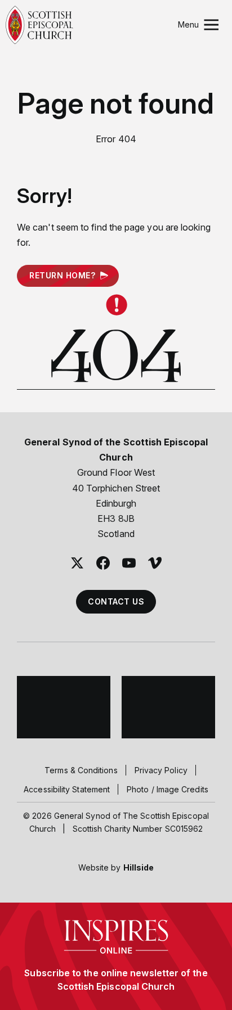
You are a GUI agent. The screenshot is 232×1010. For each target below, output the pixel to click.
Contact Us (116, 601)
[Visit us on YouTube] (129, 563)
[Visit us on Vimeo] (155, 563)
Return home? (62, 275)
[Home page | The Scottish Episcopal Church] (39, 25)
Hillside (138, 867)
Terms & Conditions (80, 770)
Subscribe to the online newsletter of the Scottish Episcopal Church (115, 979)
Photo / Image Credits (167, 789)
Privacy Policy (161, 770)
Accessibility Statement (67, 789)
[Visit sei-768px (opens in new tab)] (168, 707)
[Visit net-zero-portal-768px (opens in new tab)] (63, 707)
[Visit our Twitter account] (77, 563)
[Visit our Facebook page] (103, 563)
